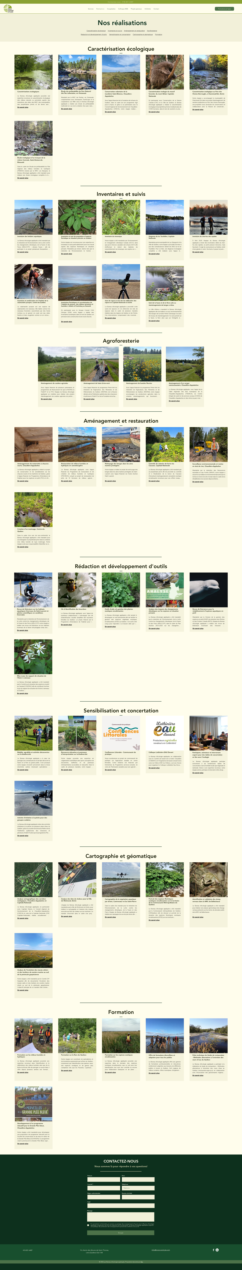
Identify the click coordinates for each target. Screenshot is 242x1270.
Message (89, 1210)
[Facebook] (213, 1249)
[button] (33, 72)
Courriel (89, 1184)
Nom (123, 1175)
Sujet (88, 1202)
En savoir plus (22, 107)
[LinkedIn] (217, 1249)
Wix (142, 1262)
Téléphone (125, 1184)
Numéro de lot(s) (127, 1193)
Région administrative (93, 1193)
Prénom (89, 1175)
